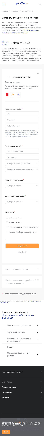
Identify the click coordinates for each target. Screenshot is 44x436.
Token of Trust (20, 43)
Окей (6, 432)
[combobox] (22, 169)
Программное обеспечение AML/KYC (18, 317)
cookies (19, 422)
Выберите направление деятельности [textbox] (21, 169)
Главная (5, 11)
